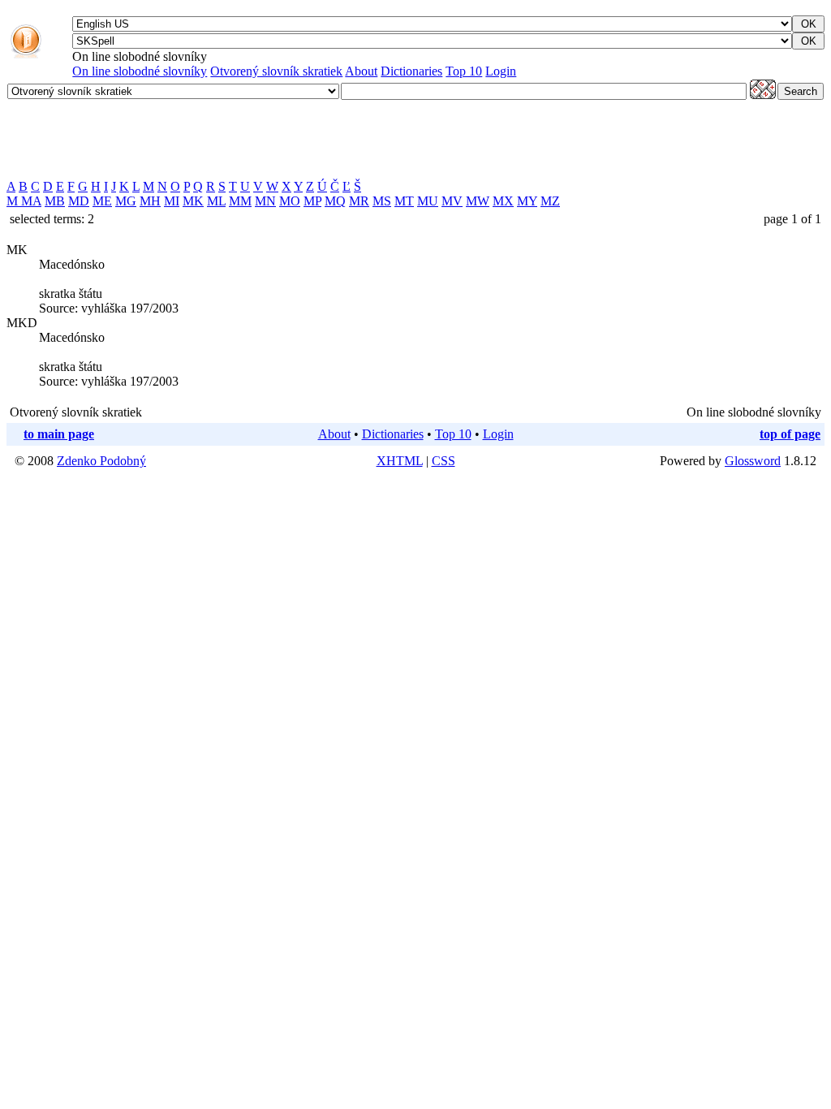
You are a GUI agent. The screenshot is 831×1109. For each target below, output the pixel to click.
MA (31, 201)
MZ (550, 201)
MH (150, 201)
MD (78, 201)
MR (359, 201)
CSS (443, 461)
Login (500, 71)
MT (404, 201)
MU (427, 201)
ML (216, 201)
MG (125, 201)
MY (527, 201)
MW (477, 201)
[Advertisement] (301, 139)
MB (55, 201)
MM (240, 201)
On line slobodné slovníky (139, 71)
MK (193, 201)
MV (452, 201)
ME (102, 201)
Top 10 (464, 71)
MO (289, 201)
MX (503, 201)
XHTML (400, 461)
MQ (335, 201)
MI (171, 201)
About (361, 71)
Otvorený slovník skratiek (276, 71)
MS (381, 201)
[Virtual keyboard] (763, 94)
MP (312, 201)
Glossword (753, 461)
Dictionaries (411, 71)
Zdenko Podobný (101, 461)
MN (265, 201)
